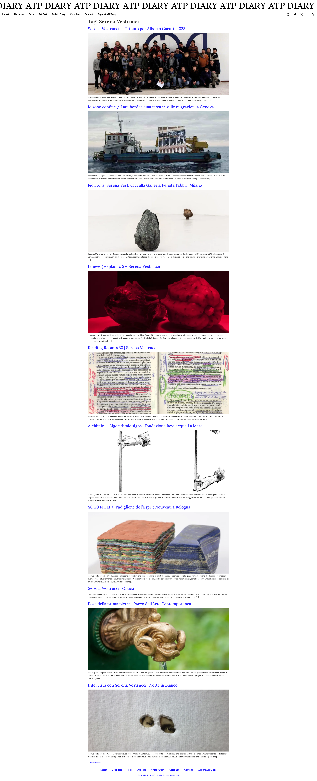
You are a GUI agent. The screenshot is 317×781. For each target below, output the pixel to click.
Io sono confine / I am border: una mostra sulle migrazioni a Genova (151, 106)
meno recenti (94, 762)
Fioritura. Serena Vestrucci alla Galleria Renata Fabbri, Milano (145, 185)
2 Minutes (19, 14)
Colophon (75, 14)
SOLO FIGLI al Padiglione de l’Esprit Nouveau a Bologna (139, 507)
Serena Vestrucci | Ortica (111, 588)
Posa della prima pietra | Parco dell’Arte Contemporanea (139, 603)
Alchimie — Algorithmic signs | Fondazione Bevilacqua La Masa (145, 425)
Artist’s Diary (58, 14)
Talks (31, 14)
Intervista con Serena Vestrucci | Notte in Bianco (133, 685)
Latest (5, 14)
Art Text (43, 14)
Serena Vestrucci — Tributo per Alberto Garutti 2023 (136, 28)
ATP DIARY (69, 5)
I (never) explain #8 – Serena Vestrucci (124, 266)
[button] (313, 14)
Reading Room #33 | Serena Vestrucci (123, 347)
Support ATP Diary (107, 14)
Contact (89, 14)
